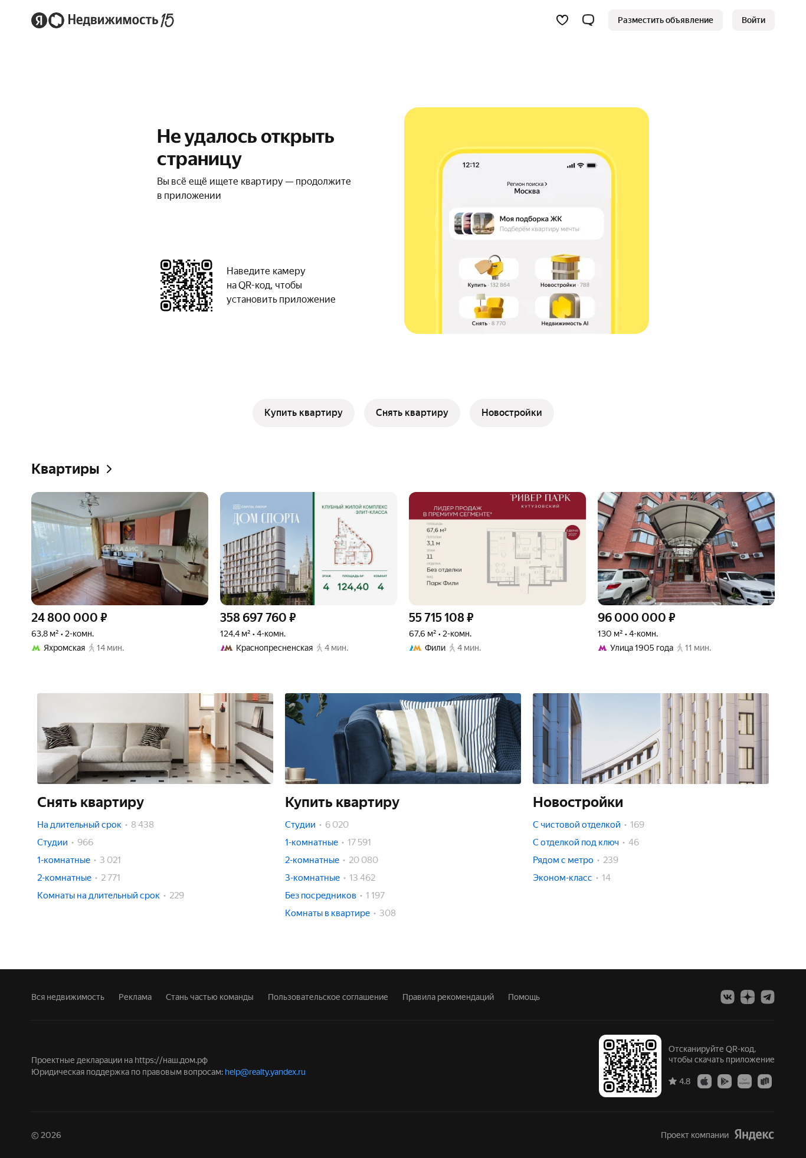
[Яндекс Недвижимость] (103, 20)
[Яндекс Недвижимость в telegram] (768, 997)
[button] (588, 20)
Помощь (524, 997)
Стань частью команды (210, 997)
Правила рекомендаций (448, 997)
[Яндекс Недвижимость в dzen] (748, 997)
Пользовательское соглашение (328, 997)
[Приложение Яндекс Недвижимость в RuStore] (765, 1080)
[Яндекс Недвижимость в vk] (727, 997)
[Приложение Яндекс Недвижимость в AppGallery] (745, 1080)
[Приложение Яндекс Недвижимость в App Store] (704, 1080)
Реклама (135, 997)
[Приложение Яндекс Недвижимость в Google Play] (724, 1080)
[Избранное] (562, 20)
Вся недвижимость (67, 997)
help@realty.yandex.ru (265, 1072)
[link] (753, 20)
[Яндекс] (754, 1134)
